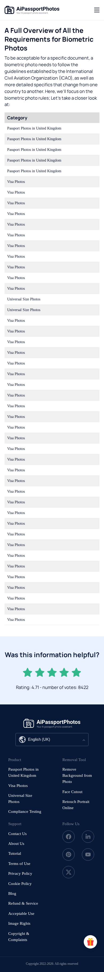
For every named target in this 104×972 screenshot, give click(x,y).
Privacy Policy (20, 873)
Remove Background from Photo (77, 775)
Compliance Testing (24, 811)
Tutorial (14, 853)
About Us (16, 843)
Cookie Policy (20, 883)
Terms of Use (19, 863)
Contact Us (17, 834)
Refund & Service (23, 903)
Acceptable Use (21, 913)
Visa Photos (18, 785)
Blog (12, 893)
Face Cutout (72, 792)
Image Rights (19, 923)
